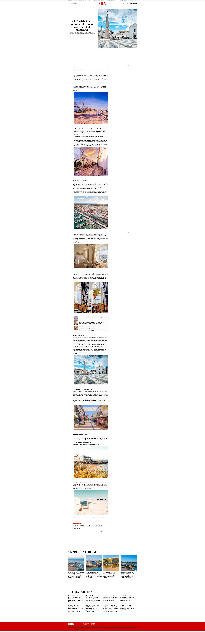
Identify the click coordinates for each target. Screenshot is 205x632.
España (124, 3)
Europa (82, 525)
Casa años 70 (117, 0)
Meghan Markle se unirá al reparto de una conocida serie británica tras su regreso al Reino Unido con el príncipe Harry (93, 598)
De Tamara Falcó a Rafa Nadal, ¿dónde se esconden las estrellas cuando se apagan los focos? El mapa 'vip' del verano (93, 608)
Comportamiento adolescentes (124, 0)
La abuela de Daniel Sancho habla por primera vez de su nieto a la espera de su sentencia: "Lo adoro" (110, 598)
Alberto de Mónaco (90, 0)
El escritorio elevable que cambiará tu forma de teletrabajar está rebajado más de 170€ (127, 607)
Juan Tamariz (75, 0)
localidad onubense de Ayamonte (94, 76)
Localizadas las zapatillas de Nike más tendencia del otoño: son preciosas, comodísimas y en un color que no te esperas (91, 323)
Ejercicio (108, 0)
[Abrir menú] (68, 3)
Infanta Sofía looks (103, 0)
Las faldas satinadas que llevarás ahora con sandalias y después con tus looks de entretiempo (92, 318)
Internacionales (97, 525)
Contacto (93, 623)
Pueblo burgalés (132, 0)
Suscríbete (133, 3)
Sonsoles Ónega (80, 0)
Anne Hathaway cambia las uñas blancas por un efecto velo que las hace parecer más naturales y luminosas (128, 598)
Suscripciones (85, 623)
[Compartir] (107, 68)
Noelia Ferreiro (76, 67)
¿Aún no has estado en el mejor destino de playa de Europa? (86, 444)
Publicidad (84, 624)
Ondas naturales (112, 0)
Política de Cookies (94, 628)
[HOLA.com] (102, 3)
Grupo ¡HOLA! (94, 624)
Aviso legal (85, 628)
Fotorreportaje (78, 528)
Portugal (88, 525)
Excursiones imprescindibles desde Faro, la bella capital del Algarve (88, 136)
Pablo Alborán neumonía (97, 0)
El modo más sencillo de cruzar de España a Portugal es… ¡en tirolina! (88, 82)
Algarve (76, 525)
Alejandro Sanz (85, 0)
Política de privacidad (107, 628)
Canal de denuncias (119, 628)
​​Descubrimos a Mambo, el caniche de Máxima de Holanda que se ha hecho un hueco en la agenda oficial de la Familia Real (75, 598)
